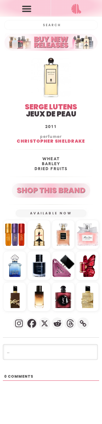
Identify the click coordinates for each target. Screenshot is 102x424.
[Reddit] (57, 323)
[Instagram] (19, 323)
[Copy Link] (83, 323)
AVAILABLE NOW (51, 213)
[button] (26, 8)
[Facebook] (32, 323)
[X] (44, 323)
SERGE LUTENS (51, 107)
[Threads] (70, 323)
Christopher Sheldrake (51, 141)
